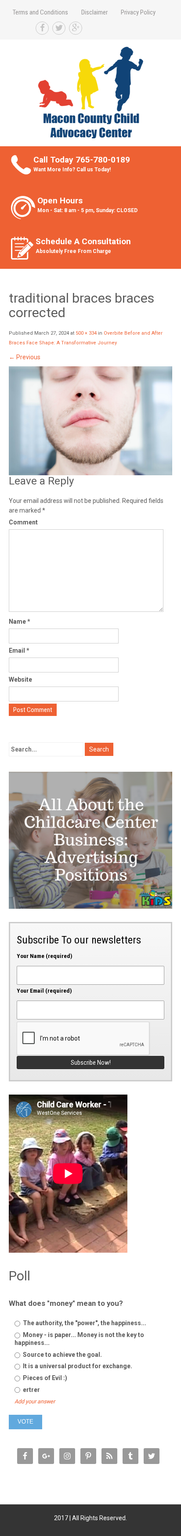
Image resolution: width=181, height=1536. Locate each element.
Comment (23, 522)
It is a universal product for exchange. (77, 1366)
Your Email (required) (44, 990)
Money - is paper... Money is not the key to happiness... (79, 1338)
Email (19, 650)
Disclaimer (94, 12)
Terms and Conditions (40, 12)
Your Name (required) (44, 955)
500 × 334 (86, 333)
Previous (24, 357)
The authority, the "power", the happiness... (84, 1322)
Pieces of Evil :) (44, 1377)
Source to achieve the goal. (62, 1354)
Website (20, 679)
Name (19, 621)
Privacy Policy (138, 12)
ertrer (31, 1389)
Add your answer (34, 1401)
